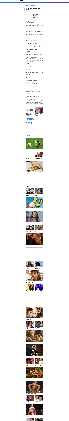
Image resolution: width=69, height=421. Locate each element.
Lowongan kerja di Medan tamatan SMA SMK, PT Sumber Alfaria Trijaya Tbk (38, 114)
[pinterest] (24, 12)
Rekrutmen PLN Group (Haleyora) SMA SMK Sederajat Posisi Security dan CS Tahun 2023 (30, 134)
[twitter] (24, 9)
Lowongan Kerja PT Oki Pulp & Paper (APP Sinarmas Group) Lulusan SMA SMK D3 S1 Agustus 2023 (30, 114)
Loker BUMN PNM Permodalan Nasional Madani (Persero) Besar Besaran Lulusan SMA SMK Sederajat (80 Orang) (30, 123)
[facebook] (24, 8)
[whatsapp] (24, 10)
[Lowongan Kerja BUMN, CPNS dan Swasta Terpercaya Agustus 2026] (21, 0)
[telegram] (24, 11)
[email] (24, 13)
